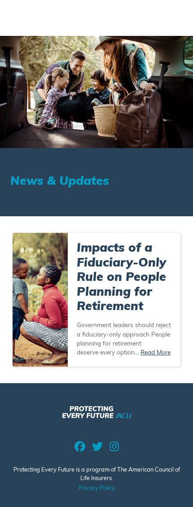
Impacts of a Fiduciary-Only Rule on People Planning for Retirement (121, 278)
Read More (155, 353)
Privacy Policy (97, 488)
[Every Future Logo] (97, 415)
